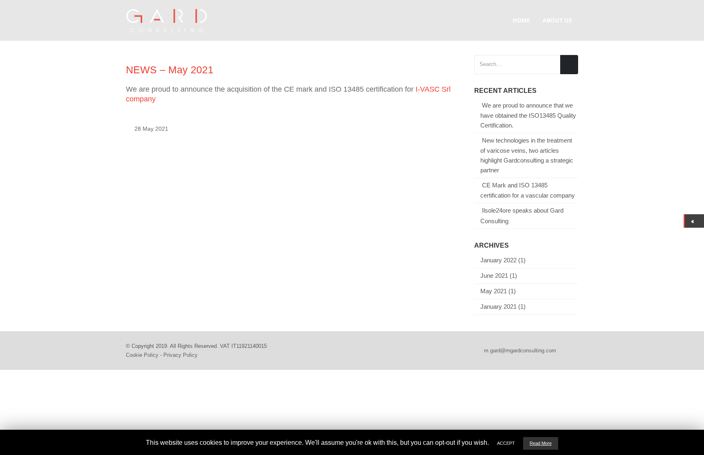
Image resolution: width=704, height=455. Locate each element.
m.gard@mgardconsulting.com (520, 350)
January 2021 (498, 306)
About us (557, 20)
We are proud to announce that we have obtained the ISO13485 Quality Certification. (528, 115)
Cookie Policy (142, 355)
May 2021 (493, 291)
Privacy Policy (180, 355)
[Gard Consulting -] (166, 21)
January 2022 (498, 260)
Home (521, 20)
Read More (541, 443)
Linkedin (571, 351)
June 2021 (494, 276)
